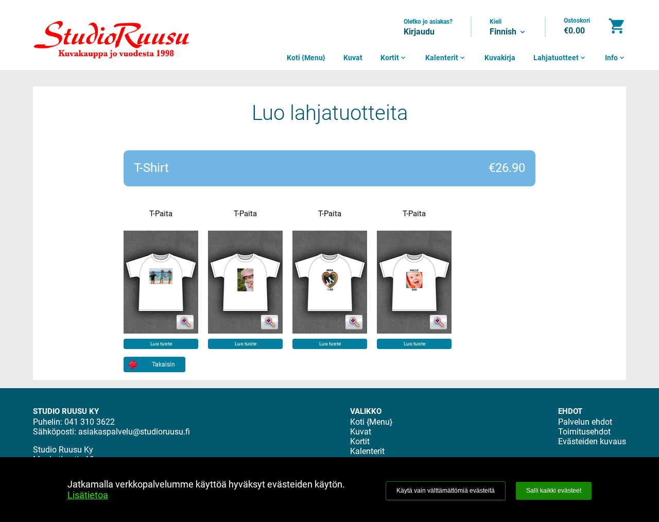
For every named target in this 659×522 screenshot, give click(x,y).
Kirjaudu (419, 32)
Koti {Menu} (306, 58)
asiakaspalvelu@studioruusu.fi (134, 432)
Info (615, 58)
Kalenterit (445, 58)
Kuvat (352, 58)
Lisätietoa (87, 495)
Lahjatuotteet (560, 58)
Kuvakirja (499, 58)
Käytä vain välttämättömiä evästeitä (445, 490)
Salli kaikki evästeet (553, 490)
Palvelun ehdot (585, 422)
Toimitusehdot (584, 432)
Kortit (393, 58)
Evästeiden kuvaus (592, 441)
